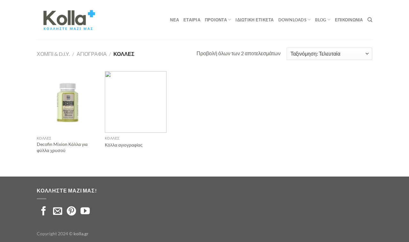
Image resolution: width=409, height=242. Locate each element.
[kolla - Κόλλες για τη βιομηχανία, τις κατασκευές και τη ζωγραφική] (69, 19)
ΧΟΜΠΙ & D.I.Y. (53, 54)
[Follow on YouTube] (85, 212)
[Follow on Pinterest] (71, 212)
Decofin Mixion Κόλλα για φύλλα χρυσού (62, 147)
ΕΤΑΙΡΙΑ (191, 19)
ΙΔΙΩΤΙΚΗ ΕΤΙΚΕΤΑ (254, 19)
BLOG (320, 19)
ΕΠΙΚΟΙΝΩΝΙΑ (349, 19)
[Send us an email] (57, 212)
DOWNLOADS (292, 19)
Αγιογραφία (92, 54)
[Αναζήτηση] (369, 20)
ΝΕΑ (174, 19)
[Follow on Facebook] (43, 212)
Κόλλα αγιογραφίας (124, 144)
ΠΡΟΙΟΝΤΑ (216, 19)
